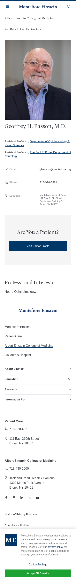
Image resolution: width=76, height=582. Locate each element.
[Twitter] (29, 497)
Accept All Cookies (37, 573)
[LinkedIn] (21, 497)
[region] (38, 555)
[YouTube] (37, 497)
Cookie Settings (38, 564)
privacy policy (55, 546)
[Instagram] (14, 497)
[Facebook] (6, 497)
